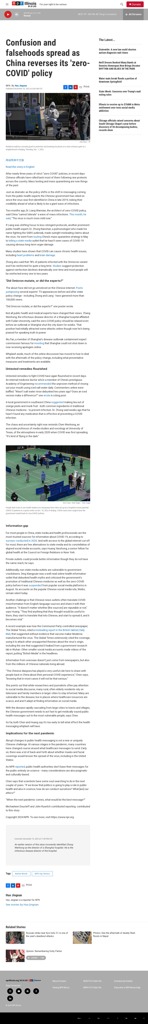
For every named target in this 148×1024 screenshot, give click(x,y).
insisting (39, 343)
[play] (8, 14)
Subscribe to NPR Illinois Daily (127, 988)
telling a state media (20, 240)
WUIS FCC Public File (92, 981)
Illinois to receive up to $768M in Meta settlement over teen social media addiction (119, 107)
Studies (57, 265)
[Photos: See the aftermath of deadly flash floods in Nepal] (82, 937)
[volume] (16, 14)
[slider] (21, 14)
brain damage (47, 255)
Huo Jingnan (21, 85)
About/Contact (59, 981)
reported (20, 766)
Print (86, 86)
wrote (47, 395)
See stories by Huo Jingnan (22, 904)
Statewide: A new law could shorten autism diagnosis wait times (117, 51)
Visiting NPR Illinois (60, 988)
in (30, 540)
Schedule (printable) (123, 981)
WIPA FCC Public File (92, 988)
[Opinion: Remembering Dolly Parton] (15, 956)
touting (37, 236)
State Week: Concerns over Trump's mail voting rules (120, 93)
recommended (43, 383)
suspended (35, 585)
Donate (136, 4)
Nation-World (21, 874)
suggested (57, 402)
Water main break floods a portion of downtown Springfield (118, 80)
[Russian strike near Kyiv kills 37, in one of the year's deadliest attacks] (15, 937)
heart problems (25, 255)
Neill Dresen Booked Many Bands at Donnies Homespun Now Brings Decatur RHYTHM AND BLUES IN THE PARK (119, 65)
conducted (22, 540)
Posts (79, 287)
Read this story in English (20, 166)
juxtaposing (12, 291)
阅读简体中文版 (15, 160)
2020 (34, 540)
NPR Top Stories (42, 874)
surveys (10, 540)
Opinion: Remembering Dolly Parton (44, 951)
